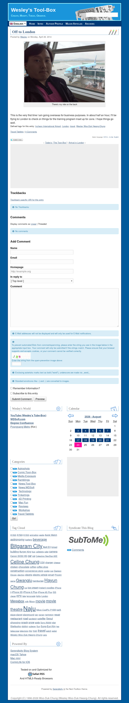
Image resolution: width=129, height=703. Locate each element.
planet (19, 614)
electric (28, 574)
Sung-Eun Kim (48, 626)
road (25, 618)
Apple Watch (51, 534)
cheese (57, 562)
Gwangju (24, 580)
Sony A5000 (45, 622)
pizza (13, 614)
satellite (41, 618)
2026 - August (93, 416)
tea (57, 626)
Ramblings (24, 480)
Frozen (58, 574)
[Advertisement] (64, 166)
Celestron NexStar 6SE (46, 556)
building (14, 551)
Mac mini (15, 658)
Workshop (24, 510)
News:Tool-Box (27, 483)
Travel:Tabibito (17, 131)
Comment (16, 286)
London (65, 126)
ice (25, 587)
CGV (42, 562)
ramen (41, 614)
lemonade (31, 596)
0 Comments (31, 131)
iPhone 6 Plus (30, 592)
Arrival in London (76, 142)
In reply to (16, 276)
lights (38, 596)
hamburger (38, 580)
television (24, 630)
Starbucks (15, 626)
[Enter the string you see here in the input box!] (21, 356)
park (59, 609)
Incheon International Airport (48, 126)
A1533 (26, 534)
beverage (40, 539)
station (25, 626)
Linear (33, 223)
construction (17, 571)
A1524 (20, 534)
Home (32, 23)
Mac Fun (23, 502)
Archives (89, 23)
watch (48, 630)
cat (33, 556)
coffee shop (42, 566)
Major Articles (74, 23)
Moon (32, 601)
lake (24, 596)
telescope (14, 630)
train (35, 630)
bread (54, 547)
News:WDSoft (26, 487)
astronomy (17, 539)
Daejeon (57, 570)
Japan (13, 596)
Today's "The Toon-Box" (56, 142)
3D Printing (25, 498)
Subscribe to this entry (25, 393)
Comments (78, 550)
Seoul (49, 618)
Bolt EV (47, 547)
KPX (19, 596)
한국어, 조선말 (108, 137)
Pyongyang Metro (20, 426)
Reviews (23, 506)
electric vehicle (40, 574)
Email (13, 257)
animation (34, 534)
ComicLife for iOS (20, 662)
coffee (33, 566)
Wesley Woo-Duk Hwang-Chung (90, 126)
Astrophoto (24, 468)
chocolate (24, 566)
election (21, 574)
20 (100, 440)
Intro (40, 23)
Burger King (25, 551)
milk (27, 601)
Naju (29, 608)
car (30, 555)
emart (51, 574)
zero (45, 634)
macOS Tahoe (18, 654)
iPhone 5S (17, 592)
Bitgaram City (26, 546)
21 (107, 440)
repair (57, 614)
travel (72, 126)
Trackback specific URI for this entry (27, 199)
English (116, 137)
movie (40, 600)
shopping (15, 622)
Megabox (17, 600)
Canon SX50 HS (18, 556)
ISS (54, 592)
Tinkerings (23, 495)
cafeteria (40, 551)
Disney (13, 574)
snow (31, 622)
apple (41, 534)
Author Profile (54, 23)
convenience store (34, 570)
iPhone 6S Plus (45, 592)
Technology (25, 491)
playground (28, 614)
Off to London (23, 32)
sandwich (33, 618)
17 (78, 440)
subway (32, 626)
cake (46, 551)
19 (92, 440)
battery (28, 539)
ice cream (33, 587)
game (12, 580)
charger (49, 562)
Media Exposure (27, 476)
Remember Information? (26, 388)
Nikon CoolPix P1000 (46, 609)
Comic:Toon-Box (27, 472)
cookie (47, 570)
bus (33, 551)
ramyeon (49, 614)
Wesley (23, 36)
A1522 (13, 534)
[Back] (71, 416)
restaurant (16, 618)
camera (53, 551)
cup (51, 570)
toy (30, 630)
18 (85, 440)
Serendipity (58, 688)
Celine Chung (24, 561)
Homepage (16, 267)
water (54, 630)
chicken (14, 566)
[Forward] (115, 416)
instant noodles (46, 587)
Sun (38, 626)
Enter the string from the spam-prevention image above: (37, 360)
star (54, 622)
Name (13, 248)
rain (36, 614)
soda (37, 622)
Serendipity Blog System (24, 650)
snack (24, 622)
